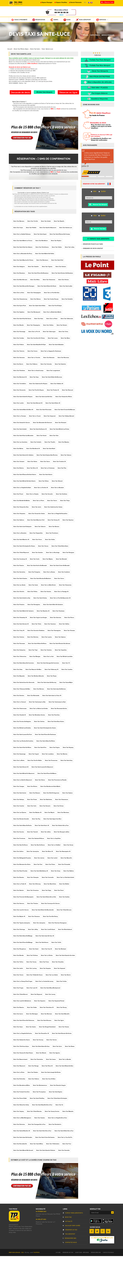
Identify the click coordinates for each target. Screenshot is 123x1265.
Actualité (68, 1221)
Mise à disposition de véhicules (99, 82)
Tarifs (55, 20)
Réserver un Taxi (71, 1230)
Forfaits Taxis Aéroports (44, 92)
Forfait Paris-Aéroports (74, 1213)
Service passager (108, 35)
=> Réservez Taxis (107, 2)
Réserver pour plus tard (93, 244)
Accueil (85, 35)
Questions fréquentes (99, 98)
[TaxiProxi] (14, 1221)
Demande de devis (20, 92)
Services (102, 20)
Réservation (40, 20)
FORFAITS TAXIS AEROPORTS (99, 239)
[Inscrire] (112, 1212)
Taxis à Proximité (20, 20)
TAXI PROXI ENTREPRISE (99, 76)
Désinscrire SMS (70, 1238)
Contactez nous (71, 1242)
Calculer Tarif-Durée (72, 1225)
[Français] (89, 2)
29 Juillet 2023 (41, 1219)
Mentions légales (14, 1252)
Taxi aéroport (70, 1234)
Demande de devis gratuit (93, 248)
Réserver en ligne (68, 92)
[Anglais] (92, 2)
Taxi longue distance (99, 93)
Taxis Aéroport (85, 20)
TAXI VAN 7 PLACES (99, 87)
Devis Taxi (68, 1217)
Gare (68, 20)
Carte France (95, 35)
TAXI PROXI (36, 1252)
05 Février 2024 (41, 1211)
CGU (22, 1252)
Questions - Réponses (82, 1252)
